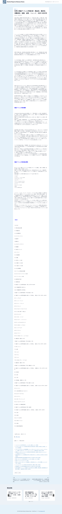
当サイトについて (56, 1)
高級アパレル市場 (17, 472)
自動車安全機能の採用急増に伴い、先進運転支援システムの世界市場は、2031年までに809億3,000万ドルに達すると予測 (40, 479)
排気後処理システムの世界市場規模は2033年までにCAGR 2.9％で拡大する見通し (28, 466)
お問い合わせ (17, 436)
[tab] (30, 501)
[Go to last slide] (8, 495)
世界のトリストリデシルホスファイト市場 (21, 460)
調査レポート (16, 9)
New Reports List (48, 1)
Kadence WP (42, 511)
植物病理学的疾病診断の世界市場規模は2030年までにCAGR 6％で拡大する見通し (28, 457)
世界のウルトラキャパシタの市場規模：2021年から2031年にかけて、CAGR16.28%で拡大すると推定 (21, 479)
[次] (53, 495)
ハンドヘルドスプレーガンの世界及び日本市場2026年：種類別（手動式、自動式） (28, 464)
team (16, 15)
